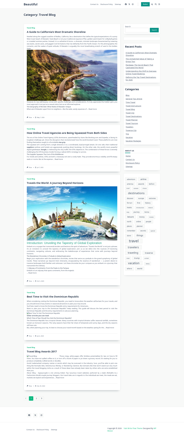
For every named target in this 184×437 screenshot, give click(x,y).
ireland (150, 208)
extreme (152, 198)
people (148, 221)
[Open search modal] (156, 4)
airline (143, 179)
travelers (133, 247)
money (142, 217)
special (153, 231)
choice (145, 188)
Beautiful (30, 4)
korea (147, 212)
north (129, 221)
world (139, 268)
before (151, 184)
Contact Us (94, 4)
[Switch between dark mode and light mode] (152, 4)
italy (128, 212)
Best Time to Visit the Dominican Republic (53, 296)
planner (140, 226)
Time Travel (130, 102)
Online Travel (43, 137)
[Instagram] (132, 4)
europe (141, 198)
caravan (136, 188)
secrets (143, 231)
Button (145, 4)
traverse (149, 252)
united (146, 258)
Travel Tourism (132, 123)
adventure (83, 246)
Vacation (129, 137)
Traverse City (131, 130)
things (140, 235)
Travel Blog (31, 28)
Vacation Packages (133, 141)
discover (130, 198)
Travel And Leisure (133, 106)
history (147, 203)
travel (134, 241)
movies (151, 217)
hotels (129, 207)
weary (147, 264)
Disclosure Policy (106, 4)
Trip (127, 134)
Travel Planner (132, 120)
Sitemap (118, 4)
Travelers (129, 127)
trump (137, 258)
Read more (93, 109)
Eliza (30, 117)
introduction (140, 208)
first (138, 203)
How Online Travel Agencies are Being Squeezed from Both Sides (67, 133)
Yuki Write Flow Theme (133, 428)
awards (141, 184)
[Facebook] (126, 4)
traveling (133, 252)
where (129, 268)
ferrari (129, 203)
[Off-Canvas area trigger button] (159, 4)
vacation (133, 263)
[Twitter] (129, 4)
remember (131, 231)
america (130, 184)
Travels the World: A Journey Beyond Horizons (55, 183)
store (129, 235)
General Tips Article (134, 99)
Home (128, 156)
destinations (136, 193)
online (138, 221)
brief (128, 188)
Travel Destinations (134, 116)
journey (137, 212)
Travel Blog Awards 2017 (42, 351)
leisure (130, 216)
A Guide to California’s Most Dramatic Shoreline (56, 32)
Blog (127, 95)
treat (128, 258)
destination (78, 36)
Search (128, 26)
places (129, 226)
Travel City (130, 113)
